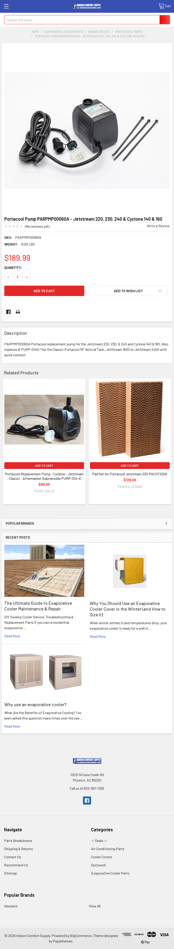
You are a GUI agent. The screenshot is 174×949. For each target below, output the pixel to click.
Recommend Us (16, 865)
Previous (161, 372)
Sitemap (10, 873)
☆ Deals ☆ (99, 840)
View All (95, 906)
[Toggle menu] (6, 6)
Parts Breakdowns (18, 840)
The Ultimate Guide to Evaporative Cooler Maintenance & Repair (38, 605)
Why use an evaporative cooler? (35, 704)
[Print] (18, 312)
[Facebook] (8, 312)
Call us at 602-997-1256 (87, 788)
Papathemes (62, 941)
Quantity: (13, 267)
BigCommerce (81, 935)
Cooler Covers (101, 857)
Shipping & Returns (18, 848)
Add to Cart (44, 465)
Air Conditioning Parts (107, 848)
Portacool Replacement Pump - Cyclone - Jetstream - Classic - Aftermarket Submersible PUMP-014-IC (44, 476)
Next (167, 372)
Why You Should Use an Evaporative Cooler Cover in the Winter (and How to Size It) (127, 608)
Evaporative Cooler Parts (110, 873)
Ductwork (98, 865)
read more (12, 636)
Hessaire (10, 906)
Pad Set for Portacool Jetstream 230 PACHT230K (129, 474)
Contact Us (12, 857)
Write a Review (158, 226)
